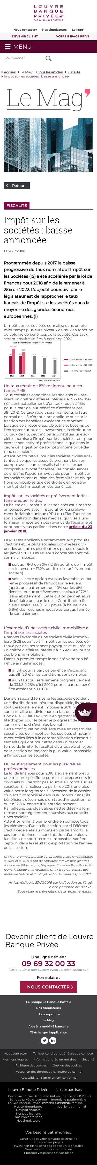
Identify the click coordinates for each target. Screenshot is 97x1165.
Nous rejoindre (49, 1014)
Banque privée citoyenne (28, 1099)
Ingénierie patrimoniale (68, 1099)
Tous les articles (50, 72)
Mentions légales (15, 1059)
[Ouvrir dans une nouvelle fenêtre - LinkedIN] (52, 1040)
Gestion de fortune (69, 1103)
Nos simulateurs (54, 29)
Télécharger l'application (48, 1032)
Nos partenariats (28, 1110)
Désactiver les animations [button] (67, 59)
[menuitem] (25, 27)
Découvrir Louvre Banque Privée (28, 1096)
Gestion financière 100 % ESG (69, 1096)
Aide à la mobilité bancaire (48, 1026)
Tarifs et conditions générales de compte (63, 1053)
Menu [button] (34, 48)
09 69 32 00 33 (48, 963)
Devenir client (25, 36)
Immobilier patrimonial (69, 1106)
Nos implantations (28, 1117)
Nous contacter (15, 1053)
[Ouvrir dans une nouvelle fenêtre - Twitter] (44, 1040)
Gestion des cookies (67, 1065)
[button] (48, 13)
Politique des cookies (31, 1065)
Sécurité (88, 1059)
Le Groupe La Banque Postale (48, 1002)
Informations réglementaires (55, 1059)
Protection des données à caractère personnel (48, 1071)
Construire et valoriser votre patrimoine (48, 1139)
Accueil (10, 72)
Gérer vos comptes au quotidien (48, 1149)
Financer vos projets (48, 1142)
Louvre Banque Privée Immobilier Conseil (28, 1103)
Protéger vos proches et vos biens (48, 1153)
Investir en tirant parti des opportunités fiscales (48, 1146)
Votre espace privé (72, 36)
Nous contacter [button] (25, 29)
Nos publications (28, 1113)
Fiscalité (74, 72)
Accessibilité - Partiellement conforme (49, 1077)
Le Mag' (78, 29)
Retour (18, 185)
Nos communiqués (28, 1106)
